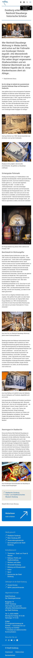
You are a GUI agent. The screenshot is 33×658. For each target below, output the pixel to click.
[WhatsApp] (14, 640)
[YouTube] (11, 640)
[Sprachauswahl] (24, 2)
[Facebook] (6, 640)
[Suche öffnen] (27, 2)
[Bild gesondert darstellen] (25, 131)
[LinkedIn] (17, 640)
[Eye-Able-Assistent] (21, 2)
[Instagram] (9, 640)
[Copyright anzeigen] (29, 36)
